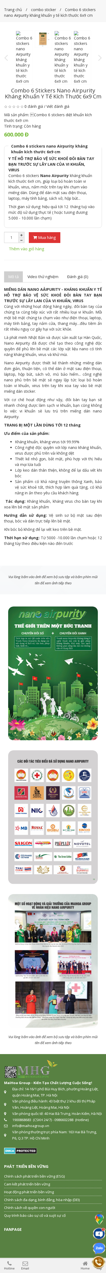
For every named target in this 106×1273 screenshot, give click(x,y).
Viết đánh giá (57, 106)
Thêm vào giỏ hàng (26, 248)
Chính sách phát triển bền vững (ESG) (34, 1176)
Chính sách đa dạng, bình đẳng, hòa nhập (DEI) (42, 1199)
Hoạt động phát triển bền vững (29, 1191)
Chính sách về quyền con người (29, 1207)
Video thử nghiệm (42, 276)
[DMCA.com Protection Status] (20, 1150)
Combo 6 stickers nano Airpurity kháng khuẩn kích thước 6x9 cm (49, 149)
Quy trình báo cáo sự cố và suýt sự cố (35, 1215)
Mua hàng (46, 237)
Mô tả (13, 276)
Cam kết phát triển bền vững (27, 1184)
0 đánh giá (33, 106)
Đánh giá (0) (77, 276)
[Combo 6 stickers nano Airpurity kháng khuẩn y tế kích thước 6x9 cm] (24, 58)
